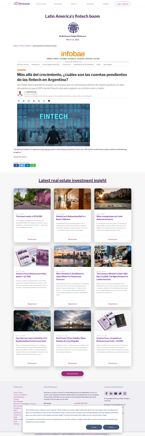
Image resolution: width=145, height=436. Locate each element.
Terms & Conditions (20, 395)
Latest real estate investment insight (72, 180)
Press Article (25, 46)
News (16, 46)
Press (15, 421)
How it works (41, 4)
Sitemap (16, 424)
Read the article (20, 157)
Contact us (17, 415)
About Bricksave (19, 397)
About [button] (73, 4)
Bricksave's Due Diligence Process (25, 404)
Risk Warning (91, 434)
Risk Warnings (18, 401)
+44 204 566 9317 (81, 403)
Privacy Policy (18, 392)
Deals (15, 417)
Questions (90, 4)
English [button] (105, 4)
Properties (58, 4)
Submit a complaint (20, 419)
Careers (16, 399)
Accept (94, 427)
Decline (111, 427)
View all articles (72, 374)
